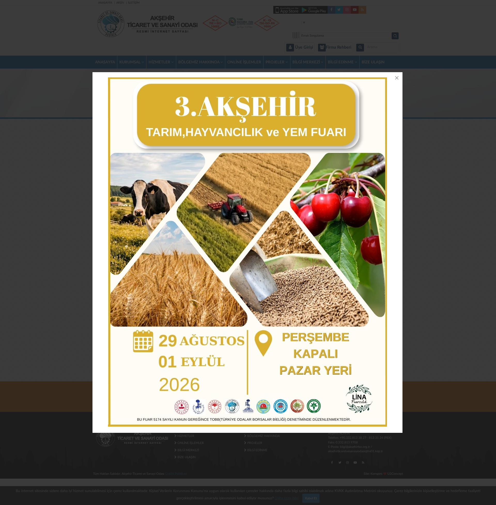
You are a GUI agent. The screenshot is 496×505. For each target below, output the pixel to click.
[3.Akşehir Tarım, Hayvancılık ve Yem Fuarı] (247, 252)
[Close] (396, 78)
